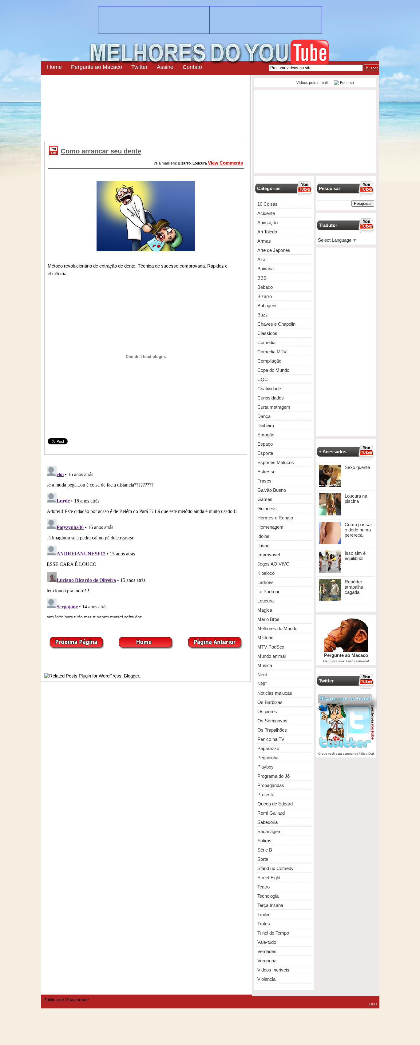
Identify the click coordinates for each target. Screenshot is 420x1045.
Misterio (265, 637)
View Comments (225, 162)
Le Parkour (268, 591)
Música (264, 665)
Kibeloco (266, 573)
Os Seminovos (272, 720)
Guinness (267, 508)
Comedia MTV (272, 351)
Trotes (263, 923)
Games (264, 499)
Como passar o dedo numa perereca (358, 530)
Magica (264, 610)
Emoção (265, 434)
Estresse (266, 471)
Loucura (199, 163)
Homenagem (270, 527)
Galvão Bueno (271, 490)
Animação (267, 222)
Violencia (266, 979)
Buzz (262, 314)
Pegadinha (268, 757)
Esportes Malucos (275, 462)
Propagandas (270, 785)
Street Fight (268, 877)
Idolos (263, 536)
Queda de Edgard (275, 803)
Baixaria (265, 268)
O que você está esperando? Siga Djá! (346, 753)
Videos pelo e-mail (311, 83)
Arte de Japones (273, 250)
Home (54, 67)
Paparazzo (268, 748)
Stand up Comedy (275, 868)
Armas (264, 241)
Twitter (139, 67)
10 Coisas (267, 204)
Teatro (263, 886)
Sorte (262, 859)
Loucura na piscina (356, 498)
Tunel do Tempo (273, 933)
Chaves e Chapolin (276, 324)
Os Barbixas (270, 702)
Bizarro (184, 163)
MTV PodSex (270, 647)
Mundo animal (271, 656)
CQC (262, 379)
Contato (192, 67)
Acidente (266, 213)
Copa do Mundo (273, 370)
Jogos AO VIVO (273, 563)
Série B (264, 849)
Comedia (266, 342)
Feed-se (347, 83)
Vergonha (266, 960)
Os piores (267, 711)
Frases (264, 480)
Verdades (266, 951)
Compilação (269, 361)
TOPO (372, 1004)
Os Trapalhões (272, 730)
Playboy (265, 766)
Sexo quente (357, 467)
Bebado (265, 287)
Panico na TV (270, 739)
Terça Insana (270, 905)
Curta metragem (273, 407)
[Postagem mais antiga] (215, 647)
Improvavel (268, 554)
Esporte (265, 453)
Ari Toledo (267, 231)
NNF (262, 683)
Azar (262, 259)
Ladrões (265, 582)
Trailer (263, 914)
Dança (264, 416)
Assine (165, 67)
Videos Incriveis (273, 969)
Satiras (264, 840)
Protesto (265, 794)
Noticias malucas (274, 693)
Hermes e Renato (275, 517)
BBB (262, 277)
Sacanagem (269, 831)
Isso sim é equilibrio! (355, 555)
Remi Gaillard (271, 813)
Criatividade (269, 388)
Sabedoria (267, 822)
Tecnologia (268, 896)
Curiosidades (270, 397)
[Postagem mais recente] (76, 647)
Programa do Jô (273, 776)
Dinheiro (265, 425)
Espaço (265, 444)
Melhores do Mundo (277, 628)
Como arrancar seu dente (101, 151)
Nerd (262, 674)
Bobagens (267, 305)
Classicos (267, 333)
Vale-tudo (266, 942)
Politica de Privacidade (66, 999)
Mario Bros (268, 619)
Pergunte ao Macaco (96, 67)
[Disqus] (145, 541)
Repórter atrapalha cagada (354, 587)
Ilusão (263, 545)
